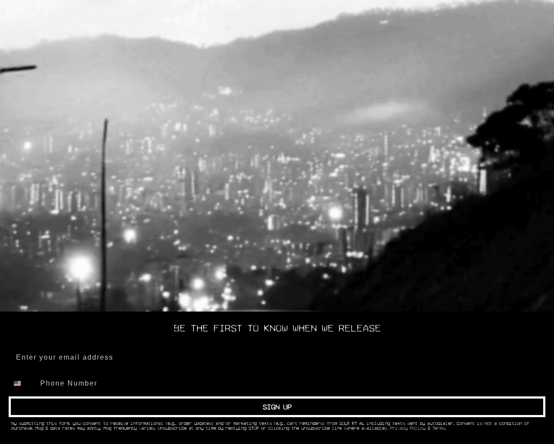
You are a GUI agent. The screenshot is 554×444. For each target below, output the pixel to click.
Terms (438, 428)
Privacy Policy (407, 428)
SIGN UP (277, 406)
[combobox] (22, 383)
